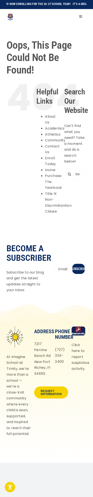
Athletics (53, 134)
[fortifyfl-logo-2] (78, 328)
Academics (54, 128)
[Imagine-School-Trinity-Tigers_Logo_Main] (10, 14)
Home (50, 169)
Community (55, 140)
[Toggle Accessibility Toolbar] (10, 487)
